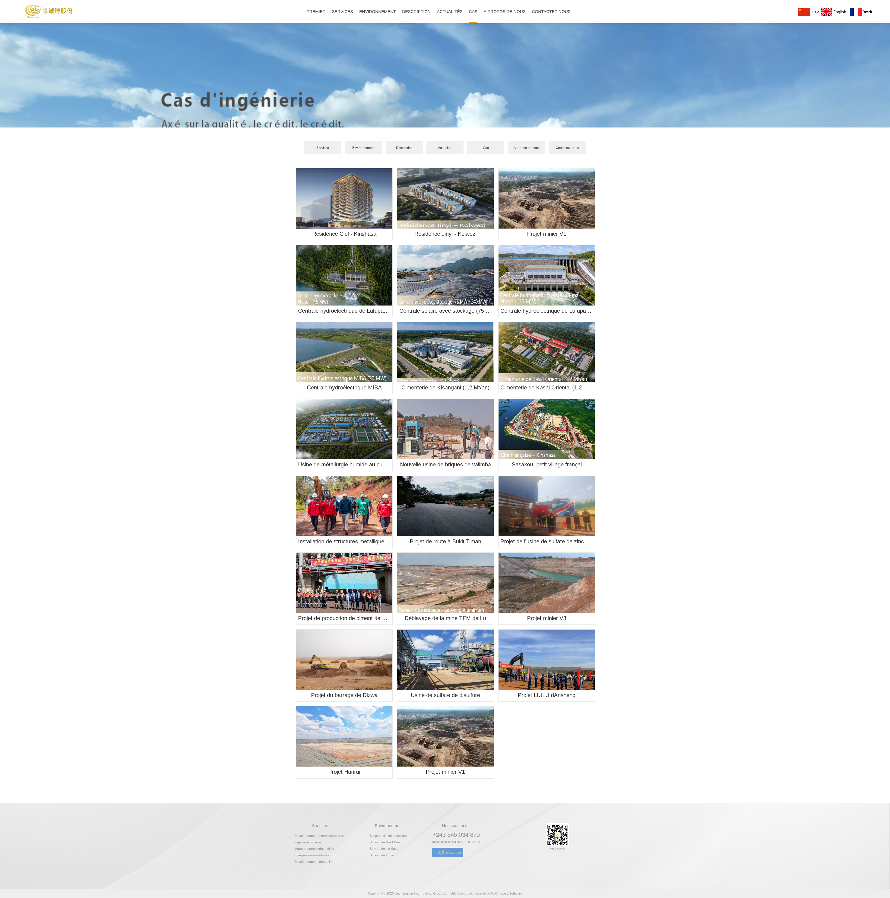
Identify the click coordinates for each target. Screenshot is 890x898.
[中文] (809, 11)
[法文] (861, 11)
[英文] (835, 11)
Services (322, 148)
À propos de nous (527, 148)
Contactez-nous (567, 148)
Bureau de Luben (382, 855)
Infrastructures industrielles (314, 848)
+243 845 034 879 (456, 834)
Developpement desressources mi (319, 835)
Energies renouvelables (311, 855)
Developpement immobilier (314, 861)
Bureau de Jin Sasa (384, 848)
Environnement (363, 148)
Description (404, 148)
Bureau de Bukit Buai (385, 842)
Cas (486, 148)
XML (491, 893)
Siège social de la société (388, 835)
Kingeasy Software (508, 893)
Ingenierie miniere (307, 842)
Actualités (445, 148)
